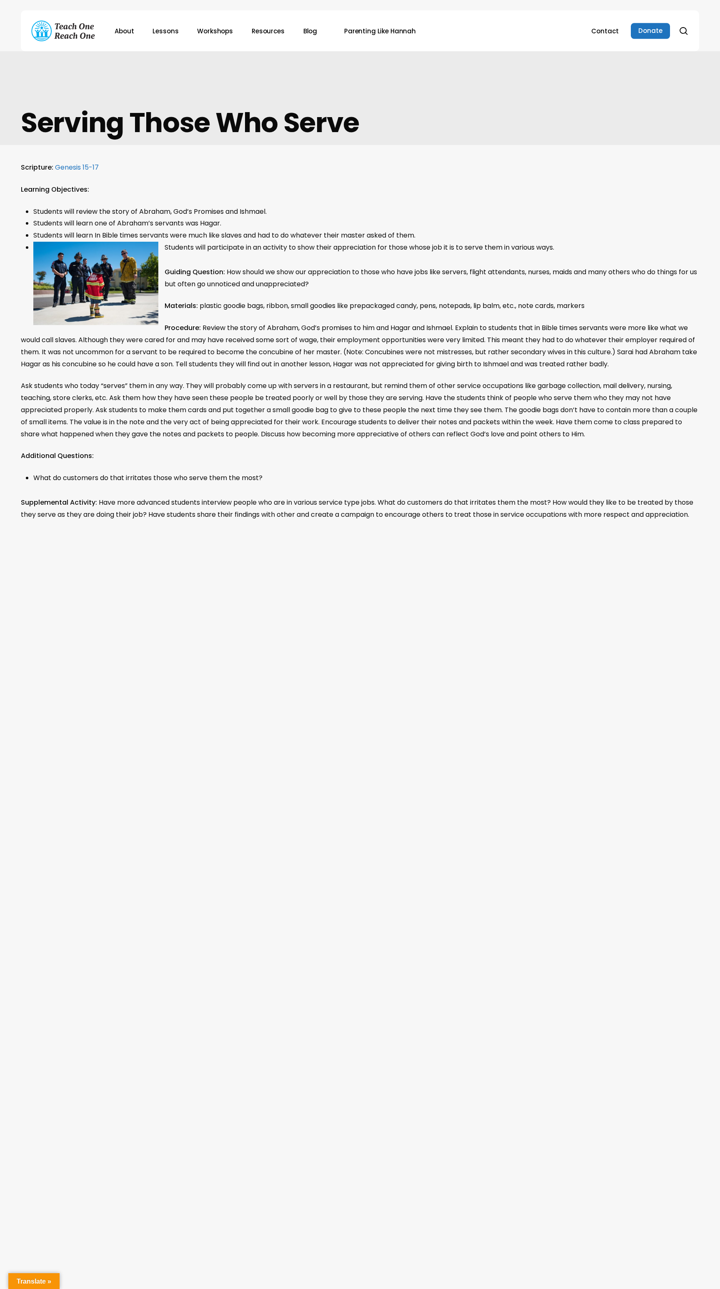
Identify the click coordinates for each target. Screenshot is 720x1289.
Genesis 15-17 (77, 167)
